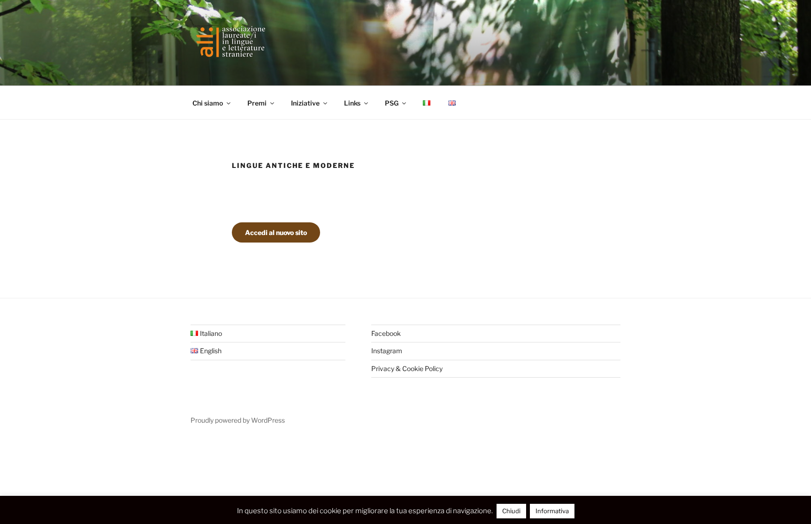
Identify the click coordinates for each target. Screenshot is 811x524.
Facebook (386, 333)
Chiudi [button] (511, 511)
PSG (391, 103)
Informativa (552, 511)
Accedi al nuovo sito (276, 232)
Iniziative (305, 103)
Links (352, 103)
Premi (257, 103)
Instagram (386, 351)
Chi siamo (207, 103)
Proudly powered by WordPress (238, 420)
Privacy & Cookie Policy (407, 368)
